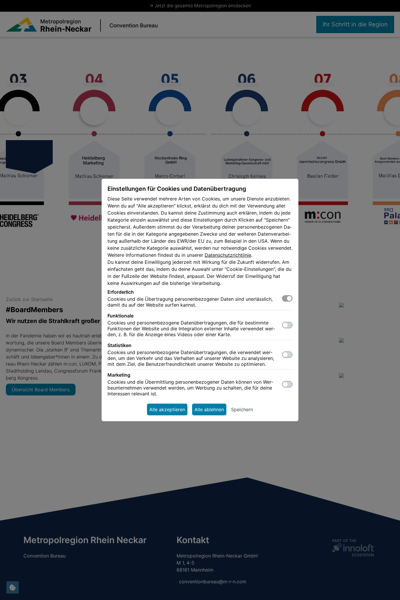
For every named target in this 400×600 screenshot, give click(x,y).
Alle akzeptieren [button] (167, 409)
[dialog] (200, 300)
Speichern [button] (242, 409)
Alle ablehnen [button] (209, 409)
